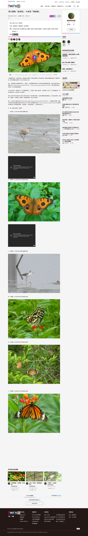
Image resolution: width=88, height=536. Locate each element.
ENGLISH (67, 2)
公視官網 (73, 2)
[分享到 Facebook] (11, 39)
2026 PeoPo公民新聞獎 (49, 517)
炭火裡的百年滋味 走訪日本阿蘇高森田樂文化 (70, 112)
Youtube (13, 516)
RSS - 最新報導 (72, 515)
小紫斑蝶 (44, 29)
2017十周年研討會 (60, 517)
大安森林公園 (15, 29)
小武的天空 (67, 107)
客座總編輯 (34, 523)
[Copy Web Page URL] (19, 39)
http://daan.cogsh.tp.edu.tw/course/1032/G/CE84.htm (35, 101)
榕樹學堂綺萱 (14, 486)
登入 (57, 2)
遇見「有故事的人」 (60, 521)
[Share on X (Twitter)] (14, 39)
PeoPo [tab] (29, 495)
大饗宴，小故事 (52, 483)
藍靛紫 (66, 135)
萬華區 (20, 23)
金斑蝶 (56, 29)
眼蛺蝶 (40, 29)
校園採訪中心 (60, 6)
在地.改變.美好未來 (60, 519)
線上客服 (78, 2)
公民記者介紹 (35, 521)
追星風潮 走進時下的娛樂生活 (70, 127)
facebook (9, 516)
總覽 (42, 6)
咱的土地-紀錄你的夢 (49, 519)
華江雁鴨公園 (23, 29)
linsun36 (66, 143)
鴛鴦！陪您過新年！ (68, 69)
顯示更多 (14, 31)
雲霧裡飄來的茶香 (67, 98)
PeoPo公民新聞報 (36, 515)
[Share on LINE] (17, 39)
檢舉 (59, 16)
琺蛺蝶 (36, 29)
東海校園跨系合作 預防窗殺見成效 (70, 105)
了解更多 (71, 29)
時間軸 (21, 519)
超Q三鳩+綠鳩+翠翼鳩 (68, 62)
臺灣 (13, 23)
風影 (65, 99)
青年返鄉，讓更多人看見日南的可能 (71, 120)
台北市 (16, 23)
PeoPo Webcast (36, 517)
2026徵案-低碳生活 (60, 515)
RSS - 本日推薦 (72, 517)
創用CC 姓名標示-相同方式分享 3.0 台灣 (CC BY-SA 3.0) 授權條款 (15, 34)
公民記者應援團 (35, 519)
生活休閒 (26, 26)
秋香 (65, 115)
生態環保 (15, 26)
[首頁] (14, 6)
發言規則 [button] (59, 495)
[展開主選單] (78, 6)
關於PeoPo (22, 515)
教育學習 (21, 26)
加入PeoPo (61, 2)
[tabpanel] (34, 500)
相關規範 (22, 517)
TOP (78, 528)
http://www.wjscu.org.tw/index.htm (48, 103)
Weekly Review (23, 521)
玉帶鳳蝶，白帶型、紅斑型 (18, 483)
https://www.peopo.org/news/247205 (40, 85)
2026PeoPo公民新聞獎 (68, 90)
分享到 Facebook (59, 44)
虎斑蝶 (52, 29)
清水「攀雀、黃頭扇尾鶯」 (35, 483)
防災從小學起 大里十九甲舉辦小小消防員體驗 (70, 140)
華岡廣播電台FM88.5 (69, 129)
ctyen (69, 44)
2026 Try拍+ (47, 515)
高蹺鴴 (28, 29)
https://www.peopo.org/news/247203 (20, 85)
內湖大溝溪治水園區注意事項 (70, 133)
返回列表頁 (34, 503)
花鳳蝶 (48, 29)
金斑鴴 (32, 29)
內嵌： (10, 74)
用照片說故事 (47, 521)
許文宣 (66, 122)
